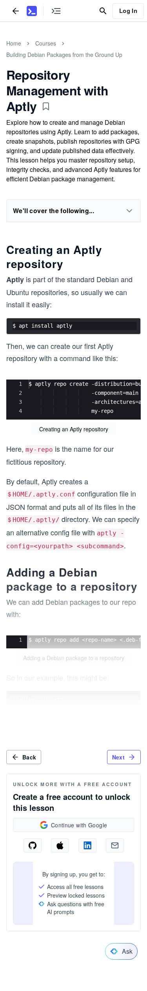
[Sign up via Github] (33, 845)
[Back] (15, 10)
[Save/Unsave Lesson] (46, 106)
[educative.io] (32, 11)
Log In (128, 10)
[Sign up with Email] (115, 845)
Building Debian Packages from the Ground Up (64, 54)
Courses (45, 43)
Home (13, 43)
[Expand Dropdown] (129, 210)
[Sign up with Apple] (60, 845)
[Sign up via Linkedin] (87, 845)
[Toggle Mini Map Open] (56, 10)
